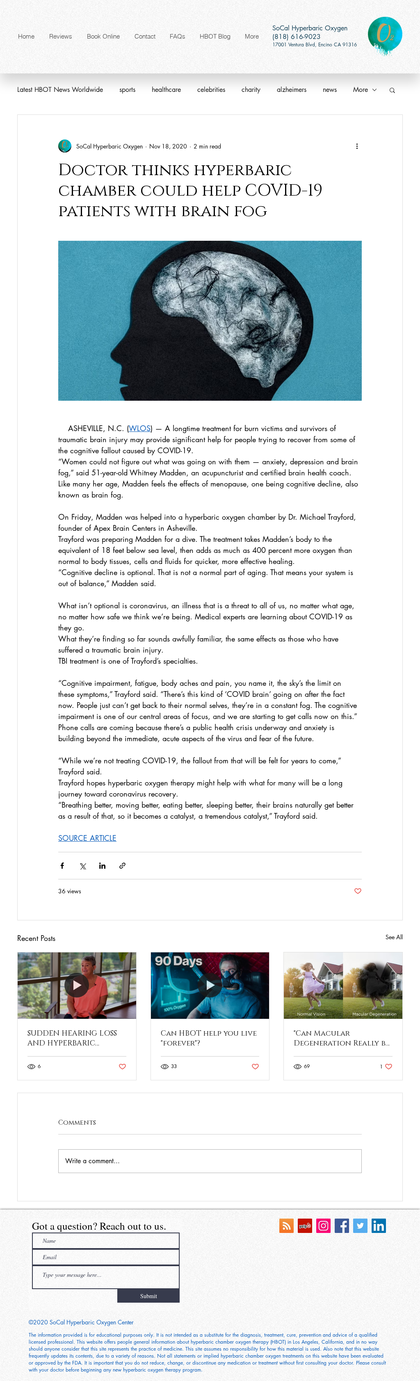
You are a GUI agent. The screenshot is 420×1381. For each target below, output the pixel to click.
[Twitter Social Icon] (360, 1226)
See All (394, 937)
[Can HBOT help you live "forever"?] (210, 985)
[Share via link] (122, 866)
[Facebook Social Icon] (342, 1226)
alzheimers (291, 89)
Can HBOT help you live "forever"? (209, 1038)
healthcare (166, 89)
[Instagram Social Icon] (323, 1226)
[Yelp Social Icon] (305, 1226)
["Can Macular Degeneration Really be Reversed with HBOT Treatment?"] (343, 985)
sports (127, 89)
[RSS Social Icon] (286, 1226)
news (330, 89)
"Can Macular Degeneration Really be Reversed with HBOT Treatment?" (342, 1038)
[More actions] (357, 146)
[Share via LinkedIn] (102, 866)
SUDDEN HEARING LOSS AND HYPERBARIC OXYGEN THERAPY (72, 1038)
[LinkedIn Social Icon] (379, 1226)
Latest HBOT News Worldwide (60, 89)
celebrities (211, 89)
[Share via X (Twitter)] (82, 866)
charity (251, 89)
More (360, 89)
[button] (392, 90)
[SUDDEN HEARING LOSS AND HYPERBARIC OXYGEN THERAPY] (77, 985)
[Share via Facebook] (62, 866)
